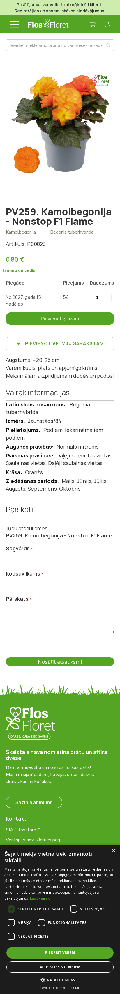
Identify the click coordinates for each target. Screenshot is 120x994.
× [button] (113, 851)
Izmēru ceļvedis (19, 270)
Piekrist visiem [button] (60, 952)
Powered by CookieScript (60, 988)
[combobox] (60, 45)
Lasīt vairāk (40, 898)
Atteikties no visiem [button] (60, 966)
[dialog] (60, 919)
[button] (60, 979)
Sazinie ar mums (33, 802)
